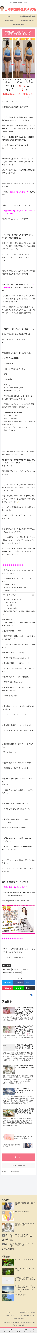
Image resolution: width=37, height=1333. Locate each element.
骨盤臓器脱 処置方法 (27, 1315)
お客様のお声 (9, 1315)
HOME (10, 1312)
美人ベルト (7, 969)
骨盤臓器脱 (7, 965)
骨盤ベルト (16, 969)
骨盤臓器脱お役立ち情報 (27, 1312)
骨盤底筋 (25, 969)
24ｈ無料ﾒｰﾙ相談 (18, 1318)
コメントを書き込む (18, 1165)
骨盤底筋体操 (8, 972)
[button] (33, 595)
